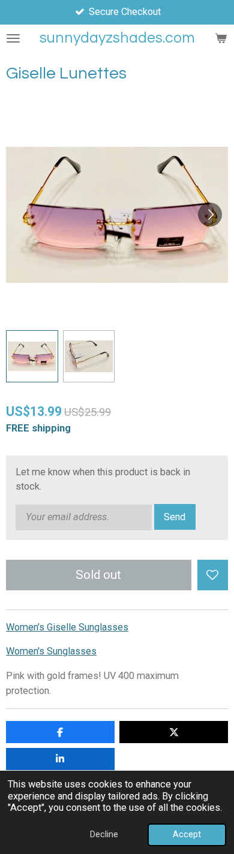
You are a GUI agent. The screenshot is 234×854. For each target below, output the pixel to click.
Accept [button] (187, 834)
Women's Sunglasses (51, 651)
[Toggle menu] (13, 38)
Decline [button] (104, 834)
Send (174, 517)
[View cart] (221, 38)
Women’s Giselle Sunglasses (67, 627)
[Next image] (210, 215)
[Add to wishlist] (212, 575)
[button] (32, 356)
